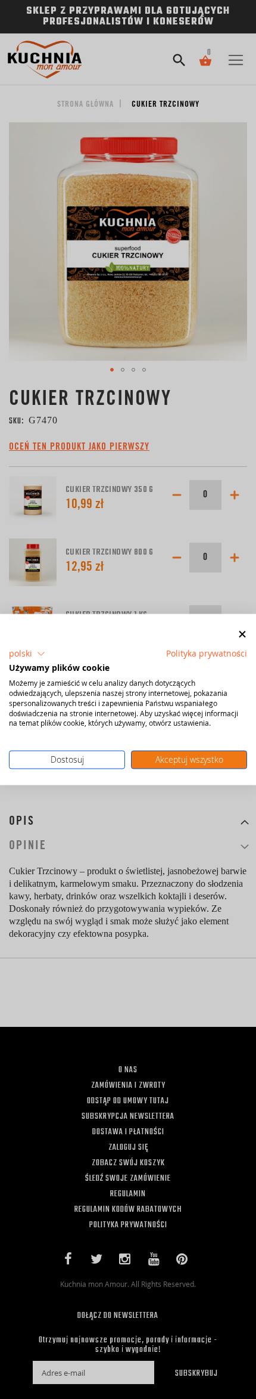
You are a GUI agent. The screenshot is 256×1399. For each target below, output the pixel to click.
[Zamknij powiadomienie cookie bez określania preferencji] (242, 635)
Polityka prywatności (206, 653)
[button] (27, 653)
